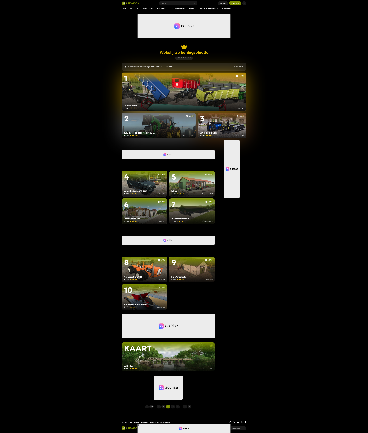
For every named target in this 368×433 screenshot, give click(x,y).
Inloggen (223, 3)
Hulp (130, 422)
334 (178, 407)
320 (151, 407)
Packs (191, 8)
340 (185, 407)
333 (173, 407)
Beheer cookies (165, 422)
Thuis (124, 8)
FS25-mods (133, 8)
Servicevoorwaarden (141, 422)
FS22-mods (147, 8)
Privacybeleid (154, 422)
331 (163, 407)
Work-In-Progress (177, 8)
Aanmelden (235, 3)
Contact (124, 422)
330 (159, 407)
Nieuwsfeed (226, 8)
